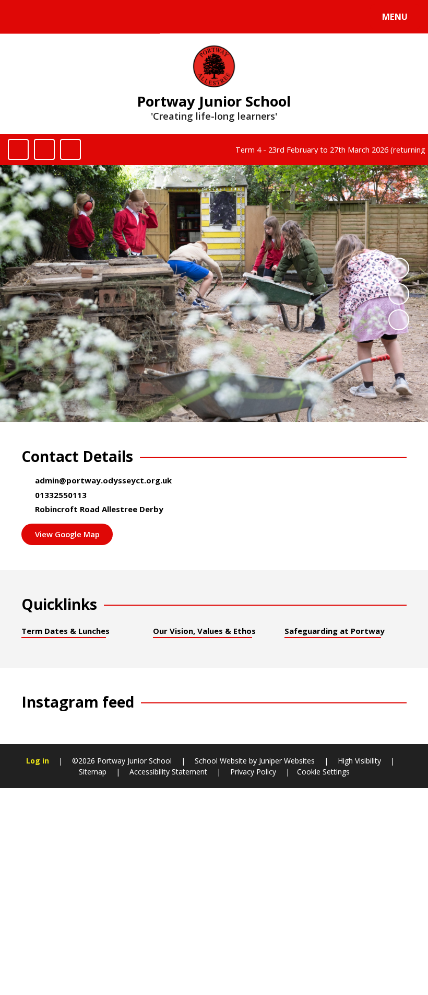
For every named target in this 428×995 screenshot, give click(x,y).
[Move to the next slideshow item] (398, 319)
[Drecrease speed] (44, 149)
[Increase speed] (70, 149)
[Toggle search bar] (22, 16)
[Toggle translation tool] (51, 16)
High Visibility (359, 761)
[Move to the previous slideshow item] (398, 293)
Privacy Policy (253, 772)
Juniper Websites (286, 761)
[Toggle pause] (18, 149)
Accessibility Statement (168, 772)
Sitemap (92, 772)
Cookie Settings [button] (323, 772)
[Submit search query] (141, 15)
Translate (95, 19)
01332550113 (61, 495)
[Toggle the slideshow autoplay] (398, 268)
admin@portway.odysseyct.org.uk (103, 480)
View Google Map (67, 534)
